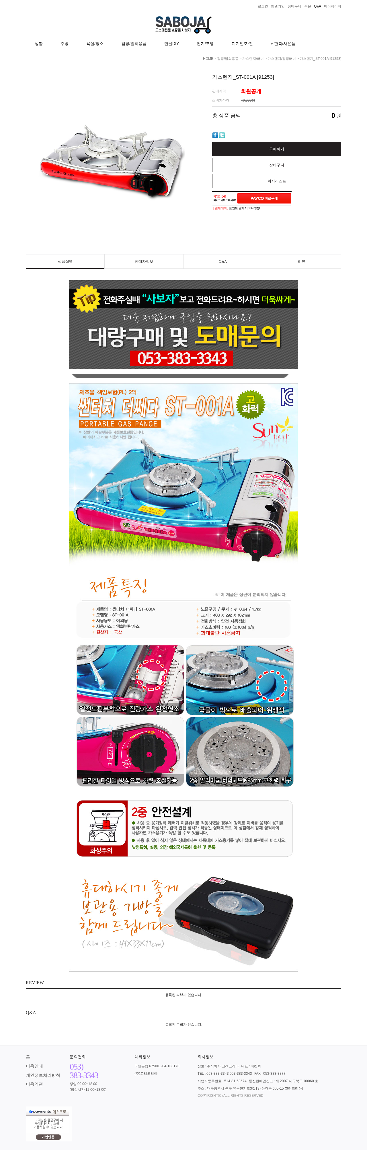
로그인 (263, 6)
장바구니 (294, 6)
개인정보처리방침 (43, 1075)
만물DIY (171, 43)
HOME (208, 59)
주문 (307, 6)
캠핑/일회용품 (134, 43)
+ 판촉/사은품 (283, 43)
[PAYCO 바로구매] (264, 198)
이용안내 (34, 1066)
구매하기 (276, 149)
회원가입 (278, 6)
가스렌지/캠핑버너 (282, 59)
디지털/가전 (242, 43)
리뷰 (301, 261)
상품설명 (65, 261)
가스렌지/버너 (253, 59)
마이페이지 (332, 6)
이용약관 (34, 1084)
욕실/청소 (95, 43)
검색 (337, 22)
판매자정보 (144, 261)
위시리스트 (277, 181)
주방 (64, 43)
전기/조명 (205, 43)
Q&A (223, 261)
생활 (39, 43)
